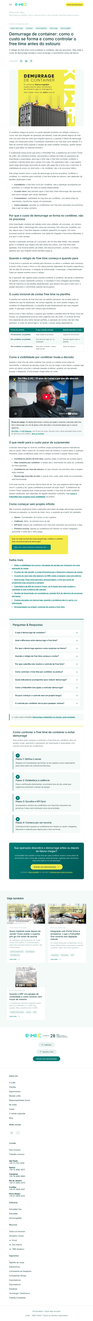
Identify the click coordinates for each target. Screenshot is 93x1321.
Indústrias (13, 1289)
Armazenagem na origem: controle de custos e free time (39, 607)
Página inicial (14, 12)
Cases (11, 1109)
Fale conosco (15, 1150)
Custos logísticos (41, 28)
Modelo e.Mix (15, 1096)
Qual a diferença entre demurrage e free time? (36, 640)
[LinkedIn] (26, 61)
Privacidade (38, 1311)
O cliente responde (17, 1113)
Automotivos (14, 1267)
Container (29, 28)
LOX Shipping (26, 431)
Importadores (15, 1284)
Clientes (12, 1087)
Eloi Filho (15, 431)
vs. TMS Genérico (16, 1249)
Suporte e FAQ (47, 1052)
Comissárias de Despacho (20, 1271)
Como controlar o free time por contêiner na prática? (39, 672)
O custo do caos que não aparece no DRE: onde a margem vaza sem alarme (47, 576)
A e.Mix (12, 1082)
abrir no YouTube (38, 434)
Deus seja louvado (53, 1311)
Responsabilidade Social (19, 1100)
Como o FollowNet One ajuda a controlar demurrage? (39, 687)
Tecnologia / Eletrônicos (19, 1293)
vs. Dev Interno (15, 1245)
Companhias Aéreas (17, 1276)
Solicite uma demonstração (74, 4)
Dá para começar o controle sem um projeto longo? (38, 695)
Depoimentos (14, 1091)
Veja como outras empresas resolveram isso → (31, 547)
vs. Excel (13, 1240)
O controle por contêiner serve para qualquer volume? (39, 703)
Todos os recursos (17, 1231)
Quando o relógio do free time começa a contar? (37, 656)
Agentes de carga (16, 1262)
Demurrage (53, 28)
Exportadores (15, 1280)
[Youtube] (17, 1132)
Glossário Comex (16, 1236)
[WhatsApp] (21, 61)
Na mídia (13, 1105)
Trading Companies (17, 1298)
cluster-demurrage (16, 28)
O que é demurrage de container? (30, 632)
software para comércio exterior (61, 872)
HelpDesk (47, 1045)
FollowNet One (15, 1209)
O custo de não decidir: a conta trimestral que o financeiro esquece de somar (48, 572)
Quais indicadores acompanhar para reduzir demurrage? (41, 680)
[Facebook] (31, 61)
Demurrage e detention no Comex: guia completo (54, 717)
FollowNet (13, 1214)
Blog (22, 12)
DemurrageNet (65, 28)
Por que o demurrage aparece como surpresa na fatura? (40, 648)
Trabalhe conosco (16, 1154)
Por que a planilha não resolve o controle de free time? (39, 664)
